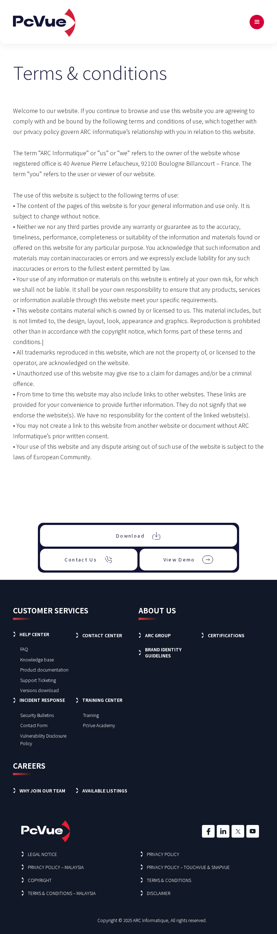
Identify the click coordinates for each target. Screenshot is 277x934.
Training (91, 715)
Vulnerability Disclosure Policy (43, 739)
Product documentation (44, 669)
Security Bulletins (37, 715)
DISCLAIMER (158, 893)
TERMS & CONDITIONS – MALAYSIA (62, 893)
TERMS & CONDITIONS (169, 880)
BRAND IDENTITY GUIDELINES (163, 652)
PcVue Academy (99, 725)
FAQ (24, 649)
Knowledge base (37, 659)
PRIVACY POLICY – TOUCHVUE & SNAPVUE (188, 867)
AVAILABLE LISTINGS (104, 790)
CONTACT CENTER (102, 635)
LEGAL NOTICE (42, 854)
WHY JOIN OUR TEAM (42, 790)
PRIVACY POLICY (163, 854)
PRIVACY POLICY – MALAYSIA (56, 867)
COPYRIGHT (40, 880)
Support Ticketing (38, 680)
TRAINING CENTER (102, 700)
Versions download (39, 690)
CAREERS (29, 765)
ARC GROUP (158, 635)
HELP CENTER (34, 634)
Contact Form (34, 725)
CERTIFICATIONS (226, 635)
